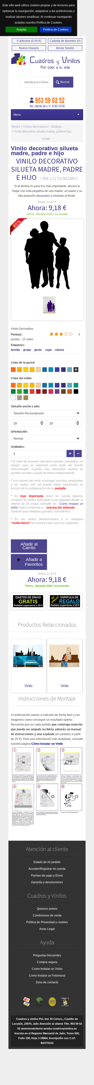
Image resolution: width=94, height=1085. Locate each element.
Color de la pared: (23, 362)
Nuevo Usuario (29, 48)
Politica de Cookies (55, 29)
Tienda (15, 126)
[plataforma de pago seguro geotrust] (65, 1000)
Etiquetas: (18, 345)
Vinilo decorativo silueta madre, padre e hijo (42, 131)
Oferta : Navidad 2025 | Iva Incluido (47, 214)
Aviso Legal (47, 929)
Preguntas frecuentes (47, 955)
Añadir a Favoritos (34, 562)
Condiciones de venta (47, 915)
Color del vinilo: (21, 378)
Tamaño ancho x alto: (25, 406)
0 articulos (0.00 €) (29, 41)
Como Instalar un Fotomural (47, 975)
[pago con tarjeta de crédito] (27, 1000)
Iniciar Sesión (65, 48)
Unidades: (18, 446)
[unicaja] (39, 1000)
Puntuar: (17, 334)
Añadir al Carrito (29, 546)
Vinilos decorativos (35, 126)
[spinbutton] (28, 423)
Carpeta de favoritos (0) (65, 41)
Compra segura (47, 962)
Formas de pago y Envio (47, 875)
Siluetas (56, 126)
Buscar (65, 82)
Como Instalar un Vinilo (47, 969)
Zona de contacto (47, 982)
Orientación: (19, 431)
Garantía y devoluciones (47, 882)
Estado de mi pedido (47, 862)
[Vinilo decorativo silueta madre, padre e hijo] (49, 312)
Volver (46, 138)
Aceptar (21, 29)
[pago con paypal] (52, 1000)
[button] (42, 424)
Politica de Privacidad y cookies (47, 922)
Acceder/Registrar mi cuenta (47, 869)
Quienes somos (47, 908)
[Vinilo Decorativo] (47, 61)
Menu (17, 114)
